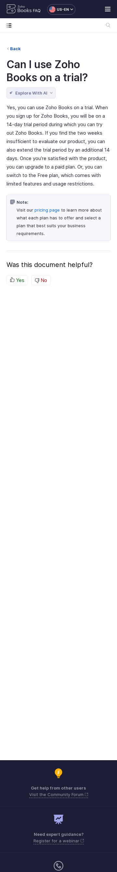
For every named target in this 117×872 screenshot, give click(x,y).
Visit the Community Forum (57, 794)
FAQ (37, 10)
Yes (19, 280)
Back (15, 48)
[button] (58, 9)
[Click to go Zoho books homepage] (19, 9)
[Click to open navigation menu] (10, 25)
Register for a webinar (57, 840)
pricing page (47, 210)
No (43, 280)
